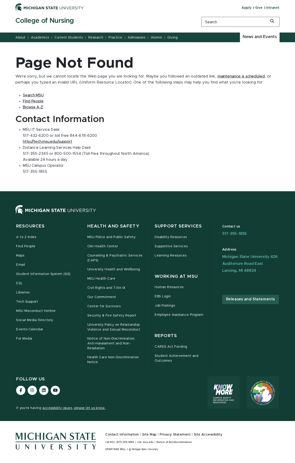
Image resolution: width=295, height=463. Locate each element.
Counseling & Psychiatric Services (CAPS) (114, 258)
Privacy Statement (175, 434)
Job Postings (165, 305)
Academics (40, 37)
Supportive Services (171, 246)
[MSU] (55, 214)
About (20, 37)
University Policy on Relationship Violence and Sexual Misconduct (113, 327)
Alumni (156, 37)
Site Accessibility (208, 434)
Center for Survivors (104, 306)
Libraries (23, 292)
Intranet (273, 7)
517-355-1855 (234, 234)
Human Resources (169, 287)
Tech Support (27, 301)
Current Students (68, 37)
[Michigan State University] (49, 7)
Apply (247, 7)
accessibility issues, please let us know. (74, 408)
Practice (115, 37)
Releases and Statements (250, 299)
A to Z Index (26, 237)
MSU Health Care (101, 278)
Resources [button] (30, 226)
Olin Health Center (102, 246)
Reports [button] (166, 336)
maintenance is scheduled (241, 76)
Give (259, 7)
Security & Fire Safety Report (111, 315)
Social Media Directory (34, 320)
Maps (20, 255)
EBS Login (163, 296)
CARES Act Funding (171, 346)
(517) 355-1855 (125, 442)
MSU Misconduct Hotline (36, 311)
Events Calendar (29, 329)
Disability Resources (171, 237)
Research (95, 37)
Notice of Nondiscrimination (174, 442)
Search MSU (33, 95)
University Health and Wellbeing (113, 269)
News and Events (260, 37)
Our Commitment (101, 297)
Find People (33, 101)
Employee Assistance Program (179, 315)
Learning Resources (171, 255)
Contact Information (122, 434)
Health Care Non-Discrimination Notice (113, 360)
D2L (19, 283)
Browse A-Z (33, 107)
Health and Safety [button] (113, 226)
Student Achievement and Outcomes (176, 358)
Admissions (136, 37)
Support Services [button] (178, 226)
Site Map (149, 434)
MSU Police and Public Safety (111, 237)
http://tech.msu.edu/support (47, 141)
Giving (172, 37)
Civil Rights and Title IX (106, 288)
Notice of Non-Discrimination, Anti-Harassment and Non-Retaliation (111, 343)
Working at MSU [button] (176, 276)
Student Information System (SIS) (43, 274)
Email (20, 264)
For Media (24, 338)
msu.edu (148, 442)
